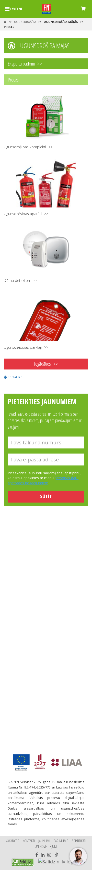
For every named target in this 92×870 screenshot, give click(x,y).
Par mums (61, 840)
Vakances (12, 840)
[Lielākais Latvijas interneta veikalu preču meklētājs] (23, 862)
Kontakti (29, 840)
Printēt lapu (15, 377)
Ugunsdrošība (25, 22)
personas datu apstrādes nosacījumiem (43, 480)
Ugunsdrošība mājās (61, 22)
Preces (9, 27)
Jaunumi (44, 840)
